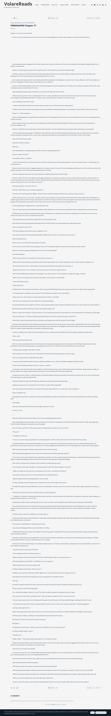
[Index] (56, 688)
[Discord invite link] (94, 4)
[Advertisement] (55, 50)
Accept (92, 712)
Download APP (45, 5)
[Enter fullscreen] (57, 18)
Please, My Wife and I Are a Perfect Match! (23, 23)
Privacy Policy (31, 713)
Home (37, 5)
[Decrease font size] (12, 18)
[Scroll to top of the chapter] (94, 688)
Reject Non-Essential (101, 712)
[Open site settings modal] (103, 4)
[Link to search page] (97, 4)
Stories (84, 5)
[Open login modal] (91, 4)
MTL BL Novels (75, 5)
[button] (51, 688)
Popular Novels (64, 5)
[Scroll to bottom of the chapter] (94, 18)
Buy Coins (54, 5)
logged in (53, 704)
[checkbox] (100, 4)
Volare (13, 28)
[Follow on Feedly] (14, 688)
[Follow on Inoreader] (17, 688)
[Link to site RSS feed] (105, 4)
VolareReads (18, 4)
